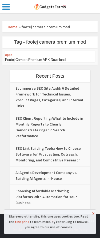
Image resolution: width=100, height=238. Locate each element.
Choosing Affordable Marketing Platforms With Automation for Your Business (46, 196)
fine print (22, 221)
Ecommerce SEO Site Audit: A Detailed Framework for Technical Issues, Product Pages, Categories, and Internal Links (49, 96)
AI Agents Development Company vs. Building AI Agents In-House (46, 175)
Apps (8, 54)
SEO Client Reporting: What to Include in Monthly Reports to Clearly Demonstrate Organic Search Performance (49, 127)
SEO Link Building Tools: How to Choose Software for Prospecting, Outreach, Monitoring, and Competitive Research (48, 154)
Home (13, 27)
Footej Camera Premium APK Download (35, 60)
